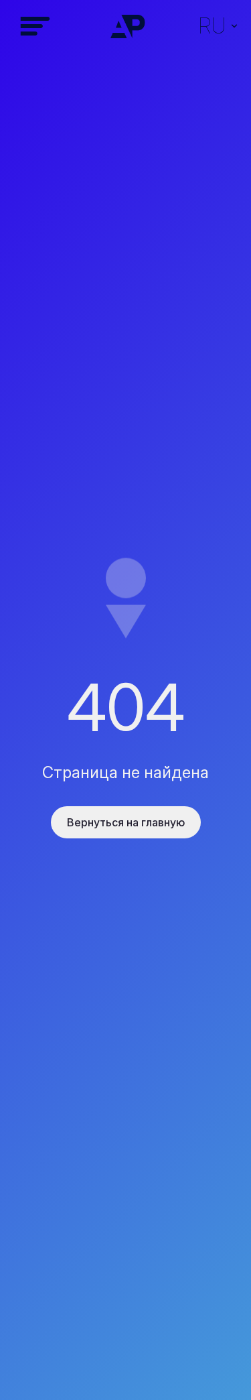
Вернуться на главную (126, 822)
